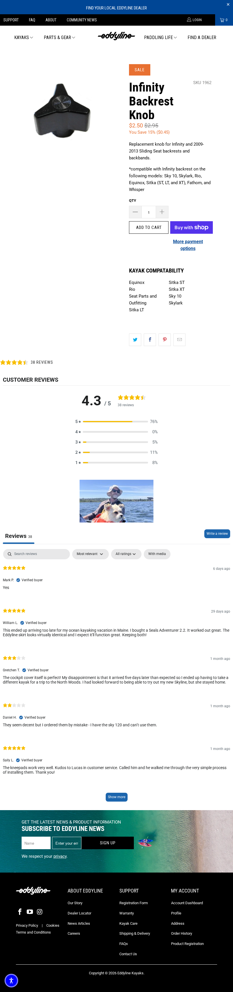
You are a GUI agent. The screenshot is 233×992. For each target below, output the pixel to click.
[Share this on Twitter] (135, 340)
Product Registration (187, 944)
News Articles (79, 923)
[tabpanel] (116, 678)
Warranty (126, 913)
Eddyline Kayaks (130, 973)
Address (177, 923)
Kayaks (21, 37)
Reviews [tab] (18, 535)
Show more (116, 797)
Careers (74, 933)
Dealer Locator (79, 913)
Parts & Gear (57, 37)
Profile (176, 913)
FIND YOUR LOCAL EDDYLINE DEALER (116, 8)
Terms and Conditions (33, 932)
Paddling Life (158, 37)
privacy (59, 856)
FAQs (123, 944)
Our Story (75, 903)
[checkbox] (157, 554)
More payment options (188, 245)
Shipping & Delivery (134, 933)
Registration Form (133, 903)
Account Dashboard (187, 903)
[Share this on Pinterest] (165, 340)
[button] (116, 421)
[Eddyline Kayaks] (116, 35)
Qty (132, 200)
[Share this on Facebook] (150, 340)
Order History (181, 933)
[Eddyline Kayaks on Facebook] (20, 912)
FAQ (32, 20)
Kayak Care (128, 923)
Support (11, 20)
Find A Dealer (202, 37)
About (51, 20)
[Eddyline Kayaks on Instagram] (40, 912)
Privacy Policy (27, 925)
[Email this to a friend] (179, 340)
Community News (82, 20)
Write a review (217, 534)
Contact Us (128, 954)
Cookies (52, 925)
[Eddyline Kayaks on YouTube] (30, 912)
